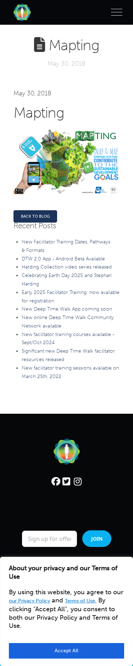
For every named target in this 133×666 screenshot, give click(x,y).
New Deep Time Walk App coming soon (67, 309)
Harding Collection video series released (67, 267)
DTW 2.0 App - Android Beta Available (63, 259)
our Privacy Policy (29, 601)
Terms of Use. (80, 601)
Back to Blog (35, 216)
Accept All (66, 651)
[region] (66, 611)
